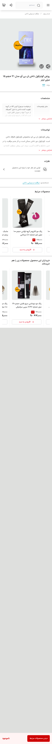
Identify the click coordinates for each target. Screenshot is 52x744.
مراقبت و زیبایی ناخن (32, 14)
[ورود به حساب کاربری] (11, 5)
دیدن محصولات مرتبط (39, 738)
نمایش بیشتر (47, 118)
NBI (43, 85)
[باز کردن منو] (47, 5)
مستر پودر (46, 14)
